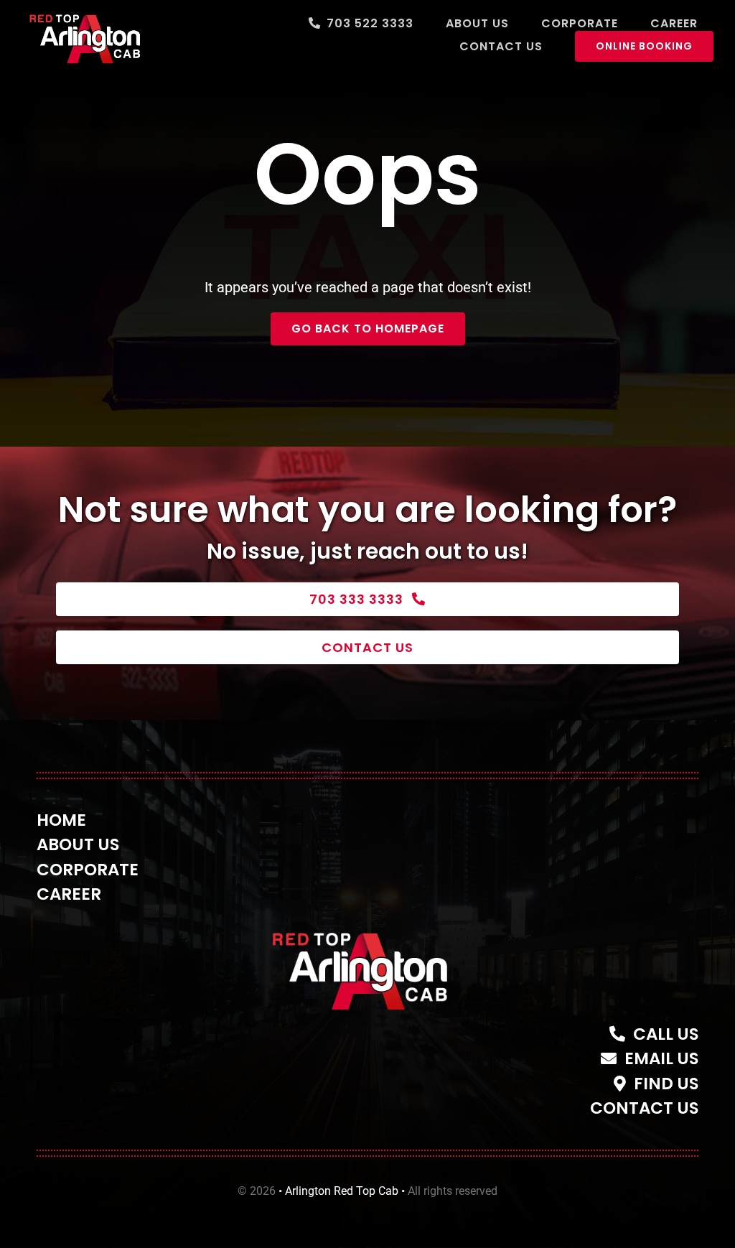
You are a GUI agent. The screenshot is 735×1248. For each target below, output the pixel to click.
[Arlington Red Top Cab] (367, 926)
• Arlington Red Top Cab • (341, 1191)
